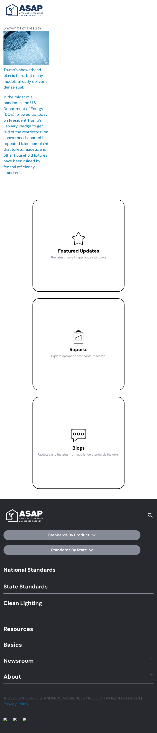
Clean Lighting (22, 603)
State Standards (25, 586)
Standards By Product (69, 535)
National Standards (29, 569)
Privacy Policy (15, 704)
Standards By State (69, 549)
